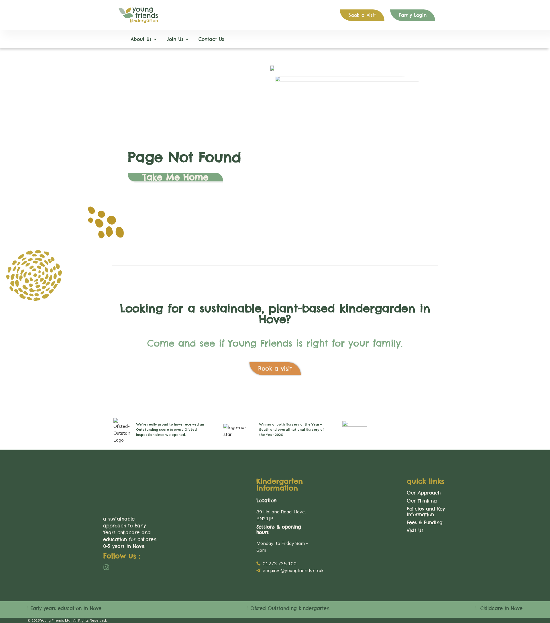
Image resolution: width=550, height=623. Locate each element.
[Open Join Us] (187, 39)
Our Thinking (422, 501)
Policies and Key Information (426, 511)
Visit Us (415, 530)
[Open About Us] (155, 39)
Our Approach (424, 493)
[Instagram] (106, 567)
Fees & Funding (425, 522)
